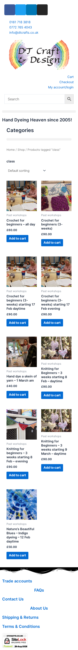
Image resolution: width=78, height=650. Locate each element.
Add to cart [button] (17, 238)
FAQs (39, 590)
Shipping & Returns (20, 617)
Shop (21, 149)
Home (10, 149)
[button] (39, 111)
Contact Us (13, 599)
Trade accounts (17, 581)
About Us (39, 608)
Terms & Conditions (21, 626)
